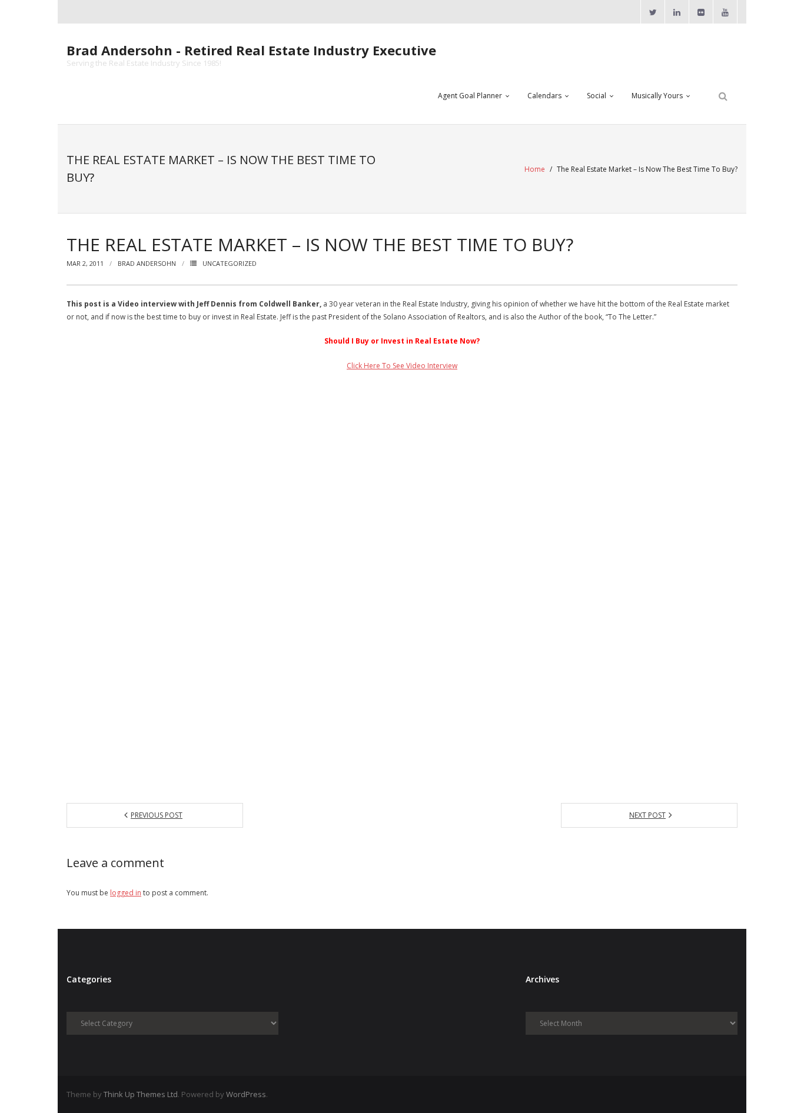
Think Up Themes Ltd (141, 1094)
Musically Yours (657, 96)
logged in (125, 893)
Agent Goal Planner (470, 96)
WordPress (246, 1094)
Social (596, 96)
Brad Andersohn (147, 263)
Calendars (544, 96)
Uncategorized (229, 263)
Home (534, 169)
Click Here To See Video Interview (402, 366)
